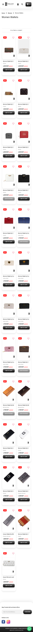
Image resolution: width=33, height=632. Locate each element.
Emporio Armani (21, 493)
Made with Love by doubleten (16, 630)
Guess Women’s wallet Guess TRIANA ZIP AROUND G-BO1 (9, 577)
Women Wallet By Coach (9, 104)
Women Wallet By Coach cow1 (24, 534)
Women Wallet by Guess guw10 (9, 276)
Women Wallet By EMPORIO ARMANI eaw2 (24, 491)
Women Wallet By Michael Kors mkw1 (24, 405)
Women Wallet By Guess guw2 (24, 448)
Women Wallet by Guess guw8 (9, 319)
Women (10, 13)
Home (3, 13)
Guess (4, 63)
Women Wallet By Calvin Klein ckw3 (24, 362)
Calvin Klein (20, 235)
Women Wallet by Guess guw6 (24, 319)
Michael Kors (6, 407)
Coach (19, 63)
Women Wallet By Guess (9, 61)
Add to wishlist (13, 37)
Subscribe (27, 611)
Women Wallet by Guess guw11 (24, 233)
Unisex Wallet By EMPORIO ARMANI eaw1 (9, 534)
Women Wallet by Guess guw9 (24, 276)
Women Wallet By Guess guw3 (9, 448)
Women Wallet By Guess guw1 (9, 491)
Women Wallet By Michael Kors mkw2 (9, 405)
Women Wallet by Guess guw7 (9, 362)
